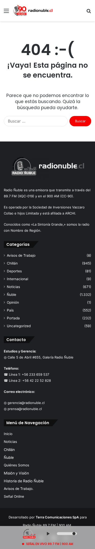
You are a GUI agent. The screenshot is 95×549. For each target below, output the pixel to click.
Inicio (8, 434)
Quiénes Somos (16, 465)
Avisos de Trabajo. (18, 489)
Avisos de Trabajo (21, 255)
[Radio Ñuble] (33, 11)
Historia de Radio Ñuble (24, 481)
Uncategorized (19, 326)
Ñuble (11, 295)
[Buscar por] (88, 12)
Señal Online (14, 496)
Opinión (13, 302)
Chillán (12, 263)
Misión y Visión (16, 473)
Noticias (13, 287)
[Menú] (6, 12)
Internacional (17, 279)
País (10, 310)
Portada (13, 318)
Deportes (14, 271)
